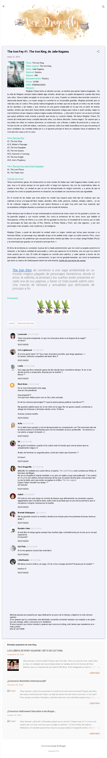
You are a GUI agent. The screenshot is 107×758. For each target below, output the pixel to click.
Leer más (95, 673)
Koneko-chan (24, 528)
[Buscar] (103, 7)
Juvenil (11, 323)
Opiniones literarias (26, 323)
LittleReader (23, 560)
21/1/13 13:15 (38, 350)
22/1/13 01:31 (41, 513)
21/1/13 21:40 (38, 467)
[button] (98, 52)
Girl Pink (22, 546)
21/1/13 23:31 (29, 494)
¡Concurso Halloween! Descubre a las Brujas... (31, 711)
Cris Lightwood (25, 350)
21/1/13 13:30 (29, 366)
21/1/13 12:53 (33, 334)
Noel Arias (22, 384)
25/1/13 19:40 (35, 560)
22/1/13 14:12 (36, 528)
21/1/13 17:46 (28, 423)
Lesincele (22, 334)
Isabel (20, 494)
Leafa (20, 366)
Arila (20, 423)
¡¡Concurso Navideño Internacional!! (26, 681)
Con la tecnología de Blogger (53, 746)
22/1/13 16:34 (32, 547)
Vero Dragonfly (25, 467)
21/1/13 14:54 (33, 384)
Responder (23, 345)
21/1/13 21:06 (26, 442)
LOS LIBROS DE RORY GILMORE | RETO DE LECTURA (35, 650)
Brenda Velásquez (26, 512)
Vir (19, 441)
